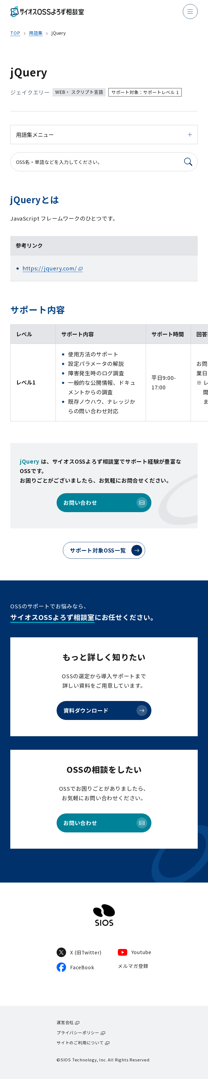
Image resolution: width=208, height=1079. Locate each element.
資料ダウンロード (85, 710)
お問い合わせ (80, 502)
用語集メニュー (35, 134)
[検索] (188, 162)
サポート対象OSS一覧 (98, 550)
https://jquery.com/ (49, 268)
